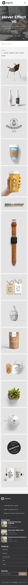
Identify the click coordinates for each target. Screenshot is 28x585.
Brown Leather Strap (9, 270)
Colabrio (15, 582)
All (2, 53)
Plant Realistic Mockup (9, 403)
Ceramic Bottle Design (9, 108)
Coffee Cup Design (8, 193)
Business (5, 553)
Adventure (5, 549)
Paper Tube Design (8, 207)
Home (2, 44)
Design (17, 53)
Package (3, 55)
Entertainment (6, 557)
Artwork (6, 53)
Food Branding (7, 377)
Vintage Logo (7, 457)
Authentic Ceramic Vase (10, 323)
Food (4, 560)
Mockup (22, 53)
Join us (23, 574)
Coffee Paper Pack (8, 350)
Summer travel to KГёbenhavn (17, 537)
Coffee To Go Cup (8, 161)
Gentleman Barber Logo (10, 135)
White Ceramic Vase (9, 430)
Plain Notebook (7, 484)
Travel (4, 564)
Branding (11, 53)
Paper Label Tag (7, 296)
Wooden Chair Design (9, 81)
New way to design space (16, 530)
